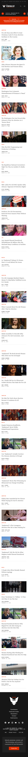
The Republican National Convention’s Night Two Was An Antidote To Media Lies (13, 167)
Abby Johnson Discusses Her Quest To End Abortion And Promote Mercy (13, 65)
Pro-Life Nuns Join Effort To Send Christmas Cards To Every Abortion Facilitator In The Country (12, 35)
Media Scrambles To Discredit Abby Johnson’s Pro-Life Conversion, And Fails (12, 336)
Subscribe (14, 748)
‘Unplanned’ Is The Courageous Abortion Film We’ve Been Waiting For (13, 526)
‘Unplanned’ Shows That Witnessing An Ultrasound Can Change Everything (14, 482)
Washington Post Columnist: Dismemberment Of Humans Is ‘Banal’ (13, 92)
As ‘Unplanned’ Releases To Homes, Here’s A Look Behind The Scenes (12, 261)
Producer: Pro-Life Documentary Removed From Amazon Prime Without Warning (14, 213)
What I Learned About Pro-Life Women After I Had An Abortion (14, 308)
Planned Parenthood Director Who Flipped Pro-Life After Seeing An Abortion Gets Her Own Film (12, 626)
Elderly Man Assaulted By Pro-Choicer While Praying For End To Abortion (13, 499)
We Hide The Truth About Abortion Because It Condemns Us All (12, 399)
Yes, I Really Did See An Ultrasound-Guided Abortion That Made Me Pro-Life (14, 381)
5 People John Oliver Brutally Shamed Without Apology (13, 571)
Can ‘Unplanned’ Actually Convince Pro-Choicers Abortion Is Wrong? (13, 455)
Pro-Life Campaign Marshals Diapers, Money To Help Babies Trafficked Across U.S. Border (14, 280)
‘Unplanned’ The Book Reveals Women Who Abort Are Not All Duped (13, 354)
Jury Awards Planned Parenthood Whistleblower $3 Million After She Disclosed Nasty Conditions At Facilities (14, 242)
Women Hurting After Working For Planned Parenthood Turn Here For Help (14, 654)
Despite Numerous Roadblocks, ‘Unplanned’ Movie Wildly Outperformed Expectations (11, 427)
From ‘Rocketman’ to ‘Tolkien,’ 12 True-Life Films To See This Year (14, 598)
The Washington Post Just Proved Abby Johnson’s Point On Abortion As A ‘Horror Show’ (13, 120)
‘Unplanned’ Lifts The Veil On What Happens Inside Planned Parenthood (13, 553)
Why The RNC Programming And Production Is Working (12, 148)
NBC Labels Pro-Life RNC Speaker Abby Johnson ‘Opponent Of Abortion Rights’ (14, 186)
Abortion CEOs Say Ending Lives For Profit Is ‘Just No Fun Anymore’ (13, 680)
